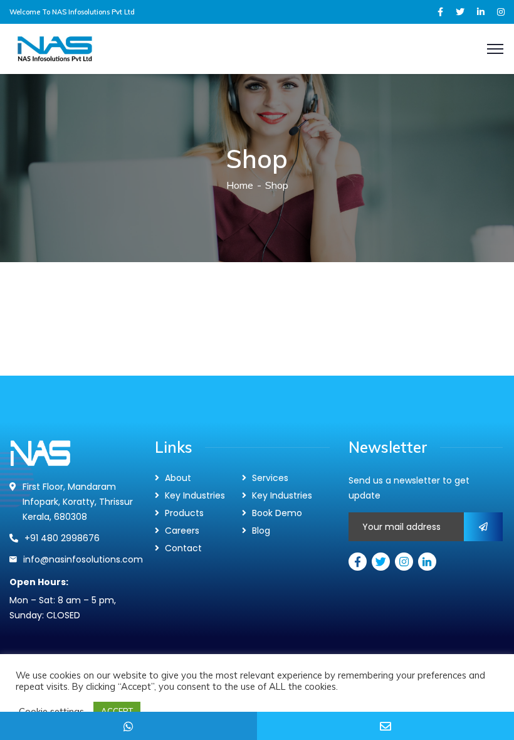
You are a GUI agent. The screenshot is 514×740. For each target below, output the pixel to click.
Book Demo (277, 513)
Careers (182, 530)
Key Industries (195, 495)
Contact (183, 548)
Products (184, 513)
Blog (261, 530)
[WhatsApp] (128, 726)
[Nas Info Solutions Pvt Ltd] (93, 48)
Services (270, 478)
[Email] (385, 726)
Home (239, 185)
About (178, 478)
